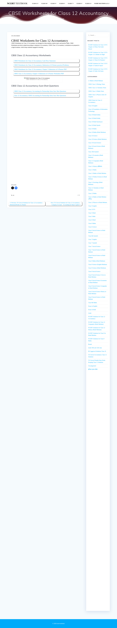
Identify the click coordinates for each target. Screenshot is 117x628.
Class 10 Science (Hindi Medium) (97, 139)
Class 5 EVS (91, 209)
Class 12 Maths (92, 193)
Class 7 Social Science (94, 246)
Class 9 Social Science (94, 271)
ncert (17, 3)
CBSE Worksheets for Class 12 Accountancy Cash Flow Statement (35, 61)
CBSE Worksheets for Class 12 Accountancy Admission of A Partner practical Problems (41, 65)
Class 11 (88, 3)
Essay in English (92, 306)
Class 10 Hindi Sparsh (94, 125)
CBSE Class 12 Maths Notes (96, 91)
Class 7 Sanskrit (92, 243)
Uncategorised (92, 366)
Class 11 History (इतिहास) (95, 166)
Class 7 (70, 3)
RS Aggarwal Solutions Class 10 (97, 351)
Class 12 (35, 3)
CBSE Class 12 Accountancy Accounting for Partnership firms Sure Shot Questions (40, 91)
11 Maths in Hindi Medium (95, 80)
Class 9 (53, 3)
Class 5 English (92, 206)
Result (90, 344)
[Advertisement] (45, 116)
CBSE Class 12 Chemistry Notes (97, 87)
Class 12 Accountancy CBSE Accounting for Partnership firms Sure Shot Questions (40, 95)
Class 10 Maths (92, 128)
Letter (89, 313)
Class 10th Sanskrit (93, 151)
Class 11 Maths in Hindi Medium (97, 173)
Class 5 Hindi (92, 213)
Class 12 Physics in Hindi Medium (97, 202)
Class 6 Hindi (92, 220)
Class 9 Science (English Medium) (97, 264)
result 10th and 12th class (95, 348)
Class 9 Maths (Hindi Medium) (96, 261)
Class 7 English (92, 239)
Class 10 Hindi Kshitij (94, 118)
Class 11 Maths (92, 170)
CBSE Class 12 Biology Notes (96, 84)
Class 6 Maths (92, 223)
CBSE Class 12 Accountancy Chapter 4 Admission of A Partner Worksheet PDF (39, 73)
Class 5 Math (91, 216)
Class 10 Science (92, 135)
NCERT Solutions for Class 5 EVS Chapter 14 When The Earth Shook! (97, 47)
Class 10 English (92, 105)
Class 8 (61, 3)
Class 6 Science (92, 227)
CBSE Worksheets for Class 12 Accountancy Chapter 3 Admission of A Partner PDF (40, 69)
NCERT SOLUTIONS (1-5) (101, 3)
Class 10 (44, 3)
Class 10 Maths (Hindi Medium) (97, 132)
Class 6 (79, 3)
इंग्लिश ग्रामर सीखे (92, 369)
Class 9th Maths (92, 302)
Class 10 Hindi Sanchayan (95, 121)
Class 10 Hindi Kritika (94, 115)
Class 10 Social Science (94, 142)
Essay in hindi (92, 309)
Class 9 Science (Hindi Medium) (97, 268)
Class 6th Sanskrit (93, 236)
